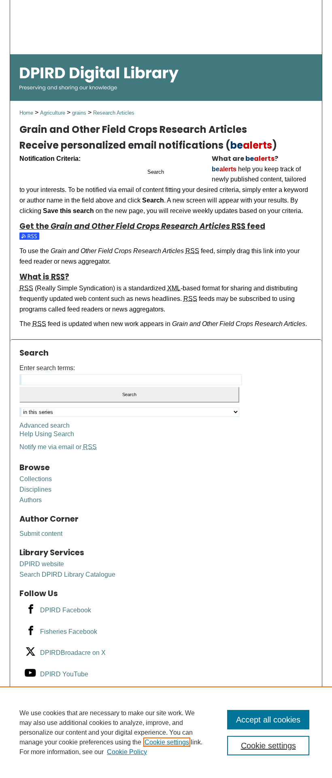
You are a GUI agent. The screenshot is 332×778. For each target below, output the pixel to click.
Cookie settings (167, 742)
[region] (166, 732)
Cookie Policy (127, 751)
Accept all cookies (268, 719)
